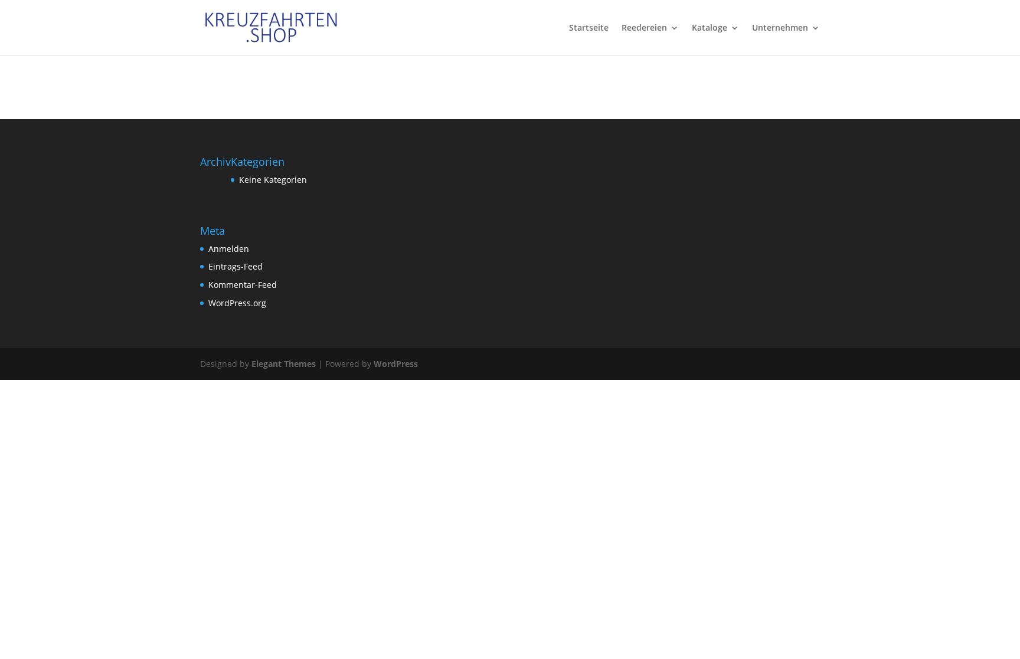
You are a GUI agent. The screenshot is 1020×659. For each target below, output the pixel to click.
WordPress (396, 363)
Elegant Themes (283, 363)
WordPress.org (237, 303)
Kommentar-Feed (242, 284)
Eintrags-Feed (235, 266)
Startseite (589, 28)
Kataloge (709, 28)
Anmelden (228, 248)
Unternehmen (780, 28)
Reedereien (644, 28)
